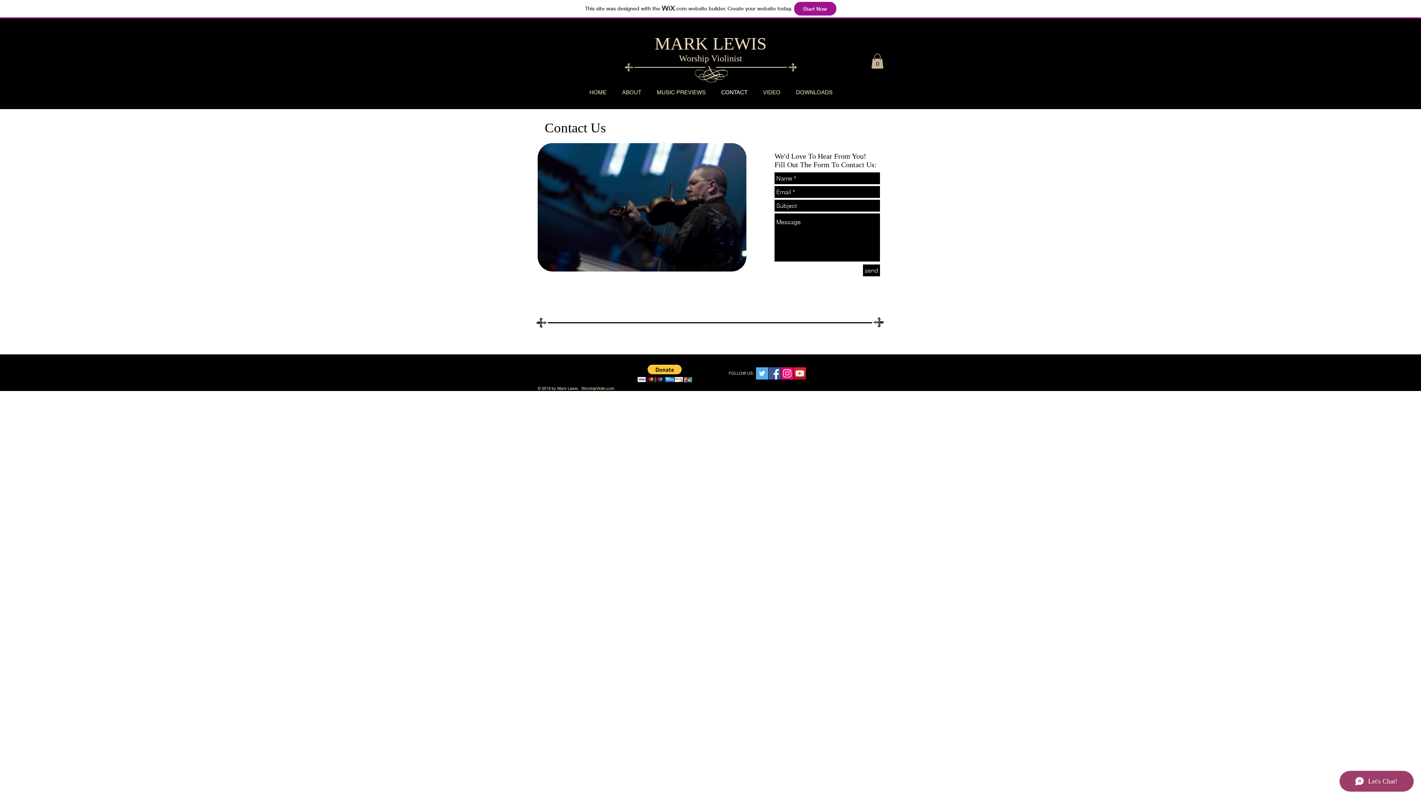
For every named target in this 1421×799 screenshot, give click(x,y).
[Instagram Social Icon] (787, 373)
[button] (877, 61)
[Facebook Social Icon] (775, 373)
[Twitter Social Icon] (762, 373)
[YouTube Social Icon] (800, 373)
